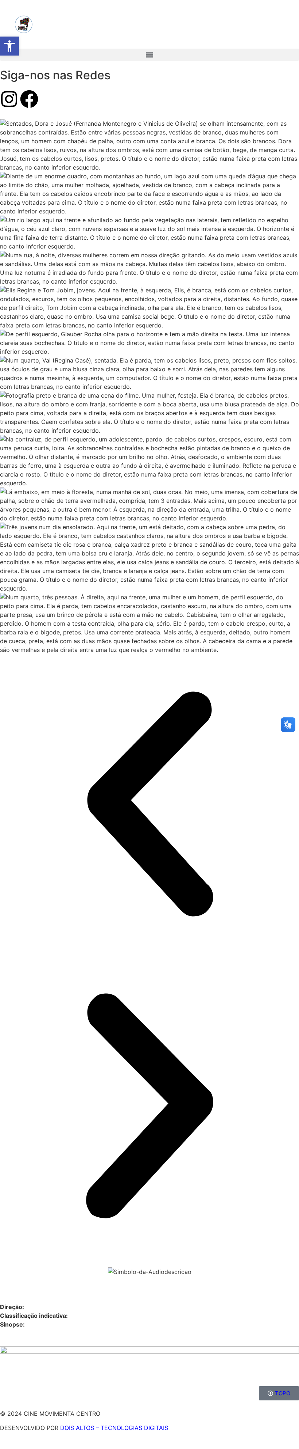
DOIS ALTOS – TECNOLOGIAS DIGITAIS (114, 1427)
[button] (149, 55)
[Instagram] (9, 99)
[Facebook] (29, 99)
